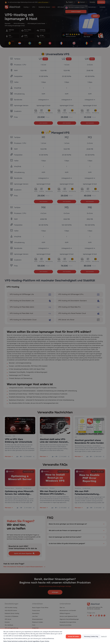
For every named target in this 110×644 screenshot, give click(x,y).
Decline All (104, 636)
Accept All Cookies (73, 636)
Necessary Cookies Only (91, 636)
